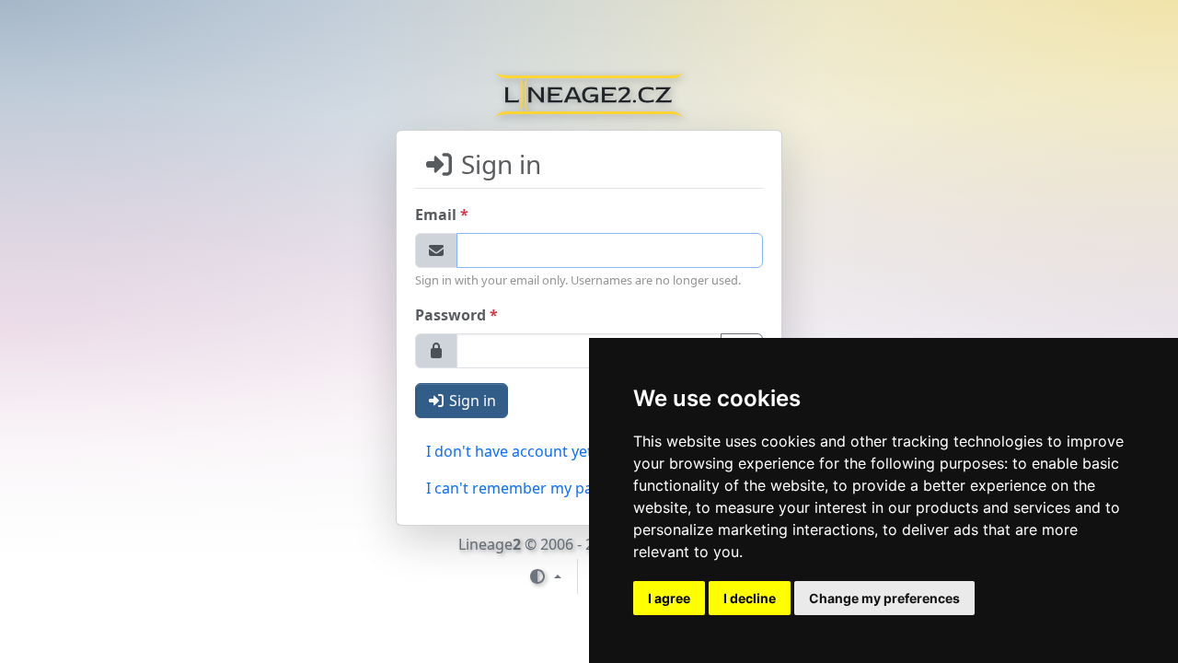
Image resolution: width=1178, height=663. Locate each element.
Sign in (470, 400)
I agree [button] (669, 598)
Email (441, 214)
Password (456, 314)
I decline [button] (749, 598)
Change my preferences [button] (884, 598)
